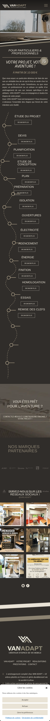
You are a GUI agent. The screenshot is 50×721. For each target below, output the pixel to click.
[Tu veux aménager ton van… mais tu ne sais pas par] (38, 566)
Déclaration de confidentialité (32, 718)
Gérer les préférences (25, 713)
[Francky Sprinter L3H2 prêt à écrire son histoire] (12, 566)
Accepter (25, 700)
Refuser (25, 706)
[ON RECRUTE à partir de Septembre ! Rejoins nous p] (12, 540)
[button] (46, 688)
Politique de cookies (13, 718)
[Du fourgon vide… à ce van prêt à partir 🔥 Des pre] (38, 540)
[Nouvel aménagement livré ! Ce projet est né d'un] (12, 514)
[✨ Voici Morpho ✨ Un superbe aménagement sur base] (38, 514)
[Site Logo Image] (14, 6)
